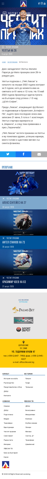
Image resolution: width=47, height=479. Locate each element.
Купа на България (11, 453)
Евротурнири (9, 427)
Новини (7, 406)
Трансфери (8, 423)
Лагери (28, 427)
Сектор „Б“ (29, 436)
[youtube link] (44, 3)
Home (4, 62)
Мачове (28, 431)
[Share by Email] (39, 154)
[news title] (23, 183)
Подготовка (8, 415)
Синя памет (8, 436)
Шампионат (30, 444)
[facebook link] (39, 3)
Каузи (6, 457)
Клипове (28, 419)
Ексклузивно (30, 410)
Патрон (28, 379)
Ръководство (9, 383)
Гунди (27, 383)
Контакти (7, 395)
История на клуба (11, 379)
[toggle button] (3, 3)
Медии (6, 419)
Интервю (7, 444)
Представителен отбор (13, 387)
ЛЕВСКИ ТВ (8, 449)
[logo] (23, 3)
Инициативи (30, 415)
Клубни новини (31, 423)
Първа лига (8, 440)
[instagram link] (42, 3)
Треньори (29, 387)
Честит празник (12, 62)
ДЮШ (6, 391)
